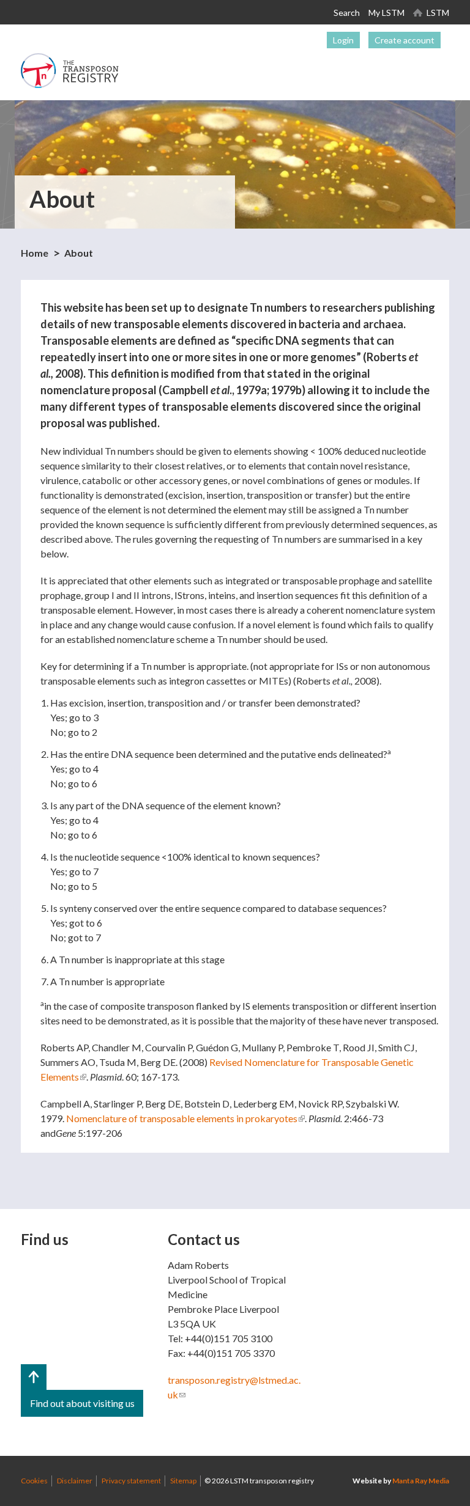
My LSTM (386, 12)
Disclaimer (74, 1480)
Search (347, 12)
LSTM (438, 12)
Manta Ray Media (420, 1480)
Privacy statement (131, 1480)
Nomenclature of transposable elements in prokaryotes (185, 1118)
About (78, 253)
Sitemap (183, 1480)
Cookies (34, 1480)
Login (343, 40)
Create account (405, 40)
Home (34, 253)
